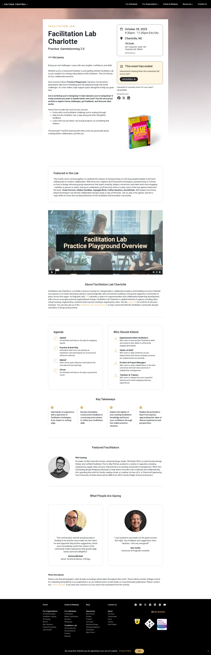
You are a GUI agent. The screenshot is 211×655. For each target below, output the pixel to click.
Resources (187, 4)
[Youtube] (164, 604)
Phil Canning (58, 57)
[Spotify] (159, 604)
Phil (87, 296)
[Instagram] (145, 604)
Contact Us (202, 4)
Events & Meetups (170, 4)
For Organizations (149, 4)
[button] (119, 98)
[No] (208, 651)
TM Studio (129, 43)
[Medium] (150, 604)
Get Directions (130, 53)
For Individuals (131, 4)
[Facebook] (140, 604)
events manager (58, 585)
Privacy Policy (125, 651)
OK (139, 651)
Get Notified (127, 79)
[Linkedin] (155, 604)
